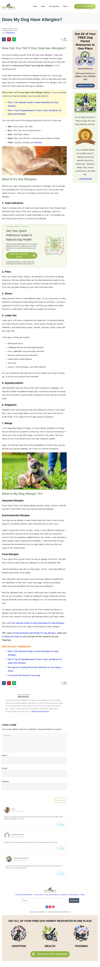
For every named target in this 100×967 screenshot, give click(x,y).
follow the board (12, 636)
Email (5, 768)
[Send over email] (14, 39)
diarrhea (38, 142)
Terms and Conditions (51, 894)
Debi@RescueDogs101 (21, 858)
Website (5, 781)
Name (5, 755)
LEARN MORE (85, 179)
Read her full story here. (40, 711)
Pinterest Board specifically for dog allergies (35, 633)
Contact (82, 894)
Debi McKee (10, 33)
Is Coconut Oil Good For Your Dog (24, 675)
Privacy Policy (38, 894)
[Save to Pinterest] (9, 39)
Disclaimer (63, 894)
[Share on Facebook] (4, 39)
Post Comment (60, 800)
